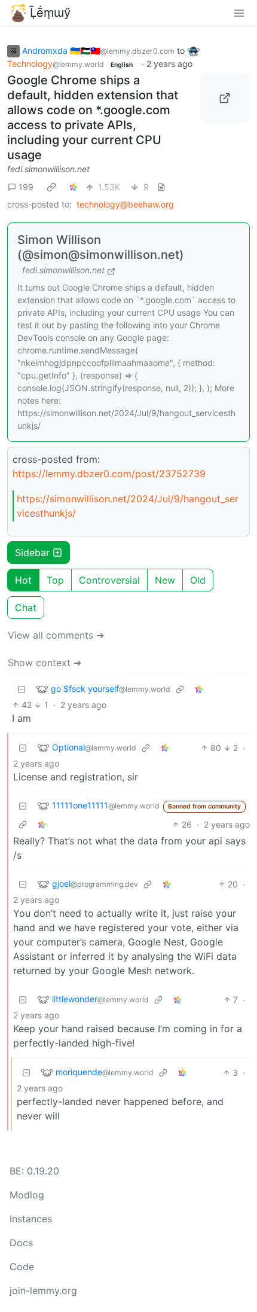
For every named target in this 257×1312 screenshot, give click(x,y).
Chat (25, 608)
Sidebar (32, 553)
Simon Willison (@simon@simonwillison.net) (100, 247)
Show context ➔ (44, 663)
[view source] (161, 187)
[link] (51, 186)
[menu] (239, 13)
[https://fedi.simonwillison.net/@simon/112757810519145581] (225, 98)
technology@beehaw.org (125, 204)
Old (198, 580)
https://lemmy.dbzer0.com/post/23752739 (109, 474)
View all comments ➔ (56, 635)
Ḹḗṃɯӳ (50, 12)
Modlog (27, 1195)
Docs (21, 1243)
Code (22, 1267)
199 (26, 187)
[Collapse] (21, 689)
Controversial (109, 580)
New (165, 580)
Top (55, 580)
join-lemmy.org (43, 1290)
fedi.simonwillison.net (48, 169)
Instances (31, 1219)
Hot (23, 580)
